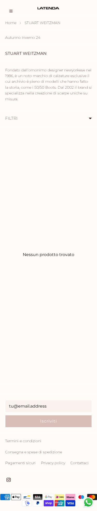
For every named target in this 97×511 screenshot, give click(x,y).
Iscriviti (48, 421)
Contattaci (79, 463)
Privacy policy (53, 463)
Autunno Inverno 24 (22, 37)
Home (10, 22)
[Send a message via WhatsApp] (88, 502)
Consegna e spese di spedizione (33, 452)
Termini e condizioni (23, 441)
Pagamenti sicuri (20, 463)
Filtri (11, 118)
